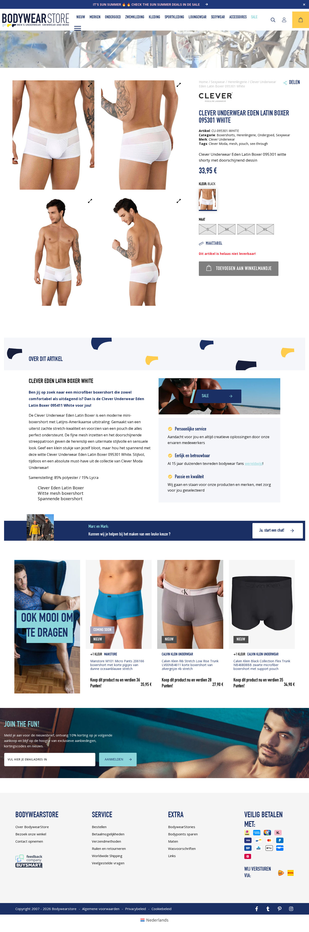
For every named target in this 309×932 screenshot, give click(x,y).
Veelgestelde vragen (108, 863)
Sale (254, 17)
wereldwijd (254, 463)
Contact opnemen (29, 841)
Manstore (110, 655)
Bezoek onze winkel (30, 834)
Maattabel (214, 243)
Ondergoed (113, 17)
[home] (35, 25)
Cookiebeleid (161, 908)
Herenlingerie (237, 82)
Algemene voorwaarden (100, 908)
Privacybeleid (135, 908)
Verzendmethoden (106, 841)
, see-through (258, 143)
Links (172, 855)
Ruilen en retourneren (109, 848)
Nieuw (80, 17)
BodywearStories (181, 826)
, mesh (232, 143)
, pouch (242, 143)
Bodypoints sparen (183, 834)
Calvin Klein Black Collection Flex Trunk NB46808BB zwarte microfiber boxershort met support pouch (261, 665)
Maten (173, 841)
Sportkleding (174, 17)
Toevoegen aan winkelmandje (244, 268)
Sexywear (218, 17)
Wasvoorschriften (182, 848)
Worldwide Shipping (107, 855)
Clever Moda (218, 143)
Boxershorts (226, 135)
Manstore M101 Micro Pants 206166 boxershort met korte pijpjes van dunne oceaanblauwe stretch (117, 665)
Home (203, 82)
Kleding (154, 17)
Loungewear (198, 17)
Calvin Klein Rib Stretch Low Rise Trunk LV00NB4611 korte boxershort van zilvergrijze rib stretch (190, 665)
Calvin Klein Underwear (177, 655)
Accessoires (238, 17)
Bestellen (99, 826)
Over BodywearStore (32, 826)
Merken (95, 17)
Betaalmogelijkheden (108, 834)
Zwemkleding (134, 17)
